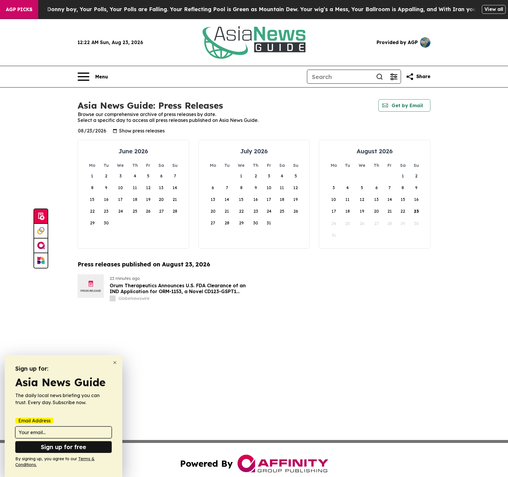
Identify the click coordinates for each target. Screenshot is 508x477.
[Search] (379, 76)
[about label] (113, 298)
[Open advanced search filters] (394, 76)
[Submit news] (41, 216)
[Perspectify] (41, 231)
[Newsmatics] (41, 260)
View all (493, 9)
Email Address (34, 421)
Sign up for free (63, 447)
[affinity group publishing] (41, 245)
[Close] (115, 362)
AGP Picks (19, 9)
